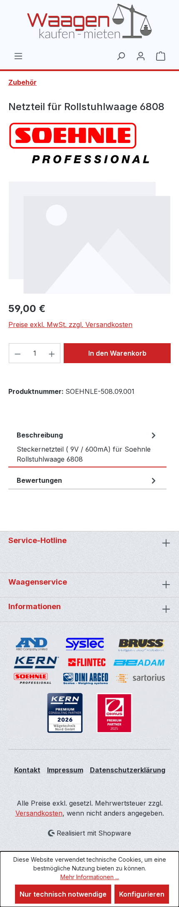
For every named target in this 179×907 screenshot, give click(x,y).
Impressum (65, 770)
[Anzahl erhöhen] (52, 353)
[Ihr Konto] (141, 56)
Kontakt (27, 770)
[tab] (87, 447)
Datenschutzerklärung (127, 770)
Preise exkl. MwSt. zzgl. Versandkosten (70, 324)
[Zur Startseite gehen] (89, 21)
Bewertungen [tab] (39, 480)
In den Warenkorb (117, 353)
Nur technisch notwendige (63, 894)
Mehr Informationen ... (89, 876)
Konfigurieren (141, 894)
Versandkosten (38, 813)
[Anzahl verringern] (17, 353)
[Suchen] (121, 56)
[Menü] (18, 56)
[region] (89, 237)
